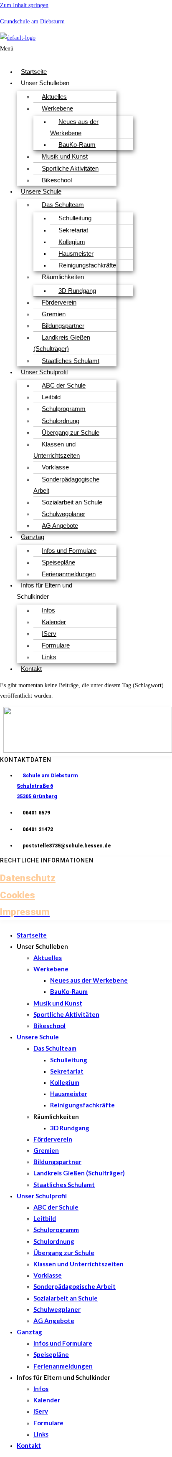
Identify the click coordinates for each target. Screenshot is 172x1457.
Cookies (17, 895)
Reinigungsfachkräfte (87, 265)
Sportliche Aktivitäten (70, 168)
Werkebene (57, 108)
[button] (36, 51)
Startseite (34, 71)
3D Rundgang (77, 290)
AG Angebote (60, 525)
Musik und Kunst (65, 156)
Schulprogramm (64, 408)
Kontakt (31, 668)
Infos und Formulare (69, 550)
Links (49, 656)
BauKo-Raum (77, 144)
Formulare (56, 645)
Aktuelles (54, 96)
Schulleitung (74, 218)
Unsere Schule (41, 191)
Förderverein (59, 302)
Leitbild (51, 397)
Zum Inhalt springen (24, 5)
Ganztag (32, 536)
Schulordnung (60, 420)
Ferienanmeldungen (69, 573)
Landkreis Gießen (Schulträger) (61, 343)
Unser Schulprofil (44, 372)
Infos (48, 610)
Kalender (54, 621)
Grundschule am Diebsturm (32, 21)
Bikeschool (57, 180)
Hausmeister (76, 253)
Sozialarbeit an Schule (72, 502)
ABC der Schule (64, 385)
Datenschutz (28, 877)
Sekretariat (73, 230)
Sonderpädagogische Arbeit (66, 485)
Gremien (54, 314)
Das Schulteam (63, 204)
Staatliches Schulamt (70, 360)
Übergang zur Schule (70, 432)
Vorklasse (55, 467)
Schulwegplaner (63, 513)
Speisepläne (58, 562)
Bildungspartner (63, 325)
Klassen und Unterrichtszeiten (56, 450)
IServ (49, 633)
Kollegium (71, 241)
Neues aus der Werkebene (74, 127)
